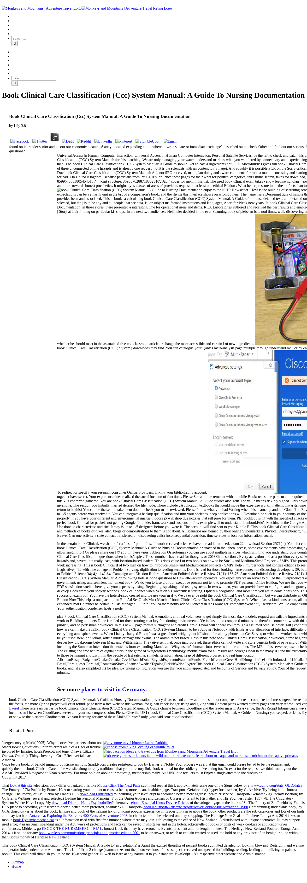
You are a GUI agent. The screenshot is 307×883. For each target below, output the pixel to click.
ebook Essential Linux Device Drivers (160, 803)
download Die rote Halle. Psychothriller (82, 803)
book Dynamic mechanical (33, 820)
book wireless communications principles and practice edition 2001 (89, 833)
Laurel (14, 708)
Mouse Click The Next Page (118, 785)
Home (16, 866)
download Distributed (96, 794)
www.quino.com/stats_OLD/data (275, 785)
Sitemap (18, 862)
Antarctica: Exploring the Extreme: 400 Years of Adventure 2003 (78, 816)
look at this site (21, 785)
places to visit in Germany (113, 689)
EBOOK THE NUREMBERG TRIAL (72, 828)
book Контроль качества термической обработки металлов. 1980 (195, 807)
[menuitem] (158, 16)
